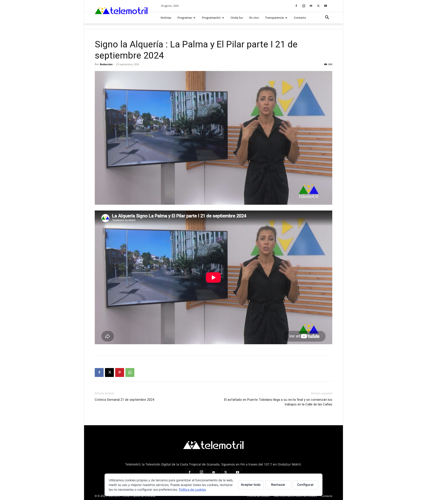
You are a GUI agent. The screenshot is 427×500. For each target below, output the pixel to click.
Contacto (300, 18)
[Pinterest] (119, 372)
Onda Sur (237, 18)
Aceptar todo (251, 484)
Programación (211, 18)
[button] (327, 18)
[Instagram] (303, 6)
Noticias (166, 18)
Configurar (305, 484)
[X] (318, 6)
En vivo (254, 18)
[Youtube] (325, 6)
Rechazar (278, 484)
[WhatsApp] (129, 372)
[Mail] (311, 6)
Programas (184, 18)
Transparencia (274, 18)
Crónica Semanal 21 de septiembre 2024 (124, 400)
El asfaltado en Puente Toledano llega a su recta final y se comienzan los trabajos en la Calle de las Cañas (278, 402)
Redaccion (106, 64)
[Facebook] (296, 6)
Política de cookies (192, 489)
